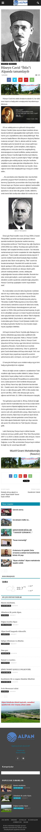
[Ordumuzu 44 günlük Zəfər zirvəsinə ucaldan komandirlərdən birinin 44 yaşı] (6, 552)
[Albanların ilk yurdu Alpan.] (6, 798)
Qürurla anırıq (18, 510)
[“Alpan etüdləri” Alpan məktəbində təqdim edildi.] (6, 563)
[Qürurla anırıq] (6, 512)
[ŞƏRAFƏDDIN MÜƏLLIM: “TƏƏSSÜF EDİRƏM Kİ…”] (6, 532)
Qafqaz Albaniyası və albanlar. (12, 641)
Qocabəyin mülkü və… (21, 520)
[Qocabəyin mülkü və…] (6, 522)
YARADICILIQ (12, 64)
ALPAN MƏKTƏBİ (6, 545)
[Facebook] (18, 758)
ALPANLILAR (5, 64)
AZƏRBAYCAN (5, 634)
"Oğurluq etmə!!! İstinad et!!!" (20, 746)
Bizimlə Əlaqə (20, 753)
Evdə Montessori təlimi (9, 689)
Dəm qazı (4, 650)
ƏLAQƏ (26, 822)
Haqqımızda (20, 750)
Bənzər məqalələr (7, 504)
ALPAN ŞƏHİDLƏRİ (4, 514)
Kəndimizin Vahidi (34, 492)
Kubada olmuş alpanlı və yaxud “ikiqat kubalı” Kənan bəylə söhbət (10, 494)
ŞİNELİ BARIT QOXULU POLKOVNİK (16, 669)
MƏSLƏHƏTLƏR (5, 653)
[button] (38, 3)
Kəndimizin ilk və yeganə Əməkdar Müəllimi (18, 679)
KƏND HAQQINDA (6, 624)
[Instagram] (23, 758)
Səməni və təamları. (8, 660)
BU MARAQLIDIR (33, 820)
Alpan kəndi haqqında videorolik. (13, 631)
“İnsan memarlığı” (20, 540)
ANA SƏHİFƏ (5, 820)
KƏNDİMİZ (14, 820)
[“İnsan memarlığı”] (6, 542)
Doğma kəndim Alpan (9, 622)
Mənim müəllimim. (8, 603)
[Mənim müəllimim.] (6, 788)
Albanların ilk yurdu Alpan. (11, 612)
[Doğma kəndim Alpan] (6, 808)
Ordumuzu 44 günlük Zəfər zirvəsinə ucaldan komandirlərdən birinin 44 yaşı (26, 552)
